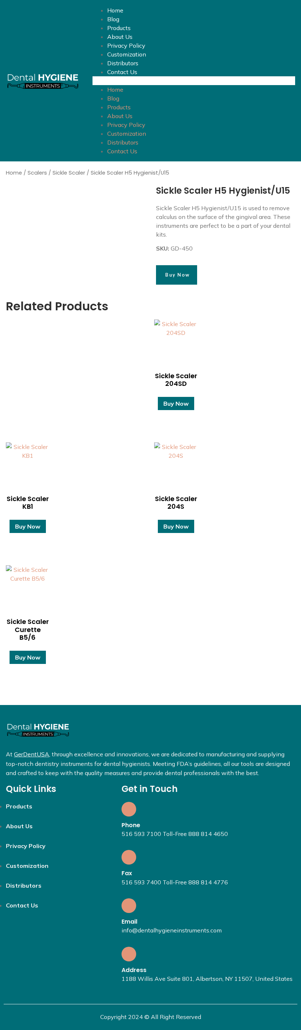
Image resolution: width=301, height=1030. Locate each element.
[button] (194, 80)
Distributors (122, 63)
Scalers (37, 172)
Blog (113, 19)
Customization (126, 54)
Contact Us (122, 72)
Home (115, 10)
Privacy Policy (126, 45)
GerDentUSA (31, 754)
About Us (120, 36)
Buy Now (176, 403)
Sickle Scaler (68, 172)
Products (119, 28)
